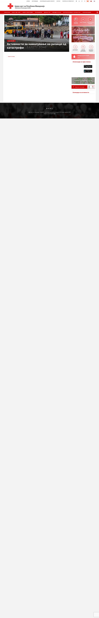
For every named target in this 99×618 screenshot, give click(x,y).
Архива (28, 1)
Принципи (38, 12)
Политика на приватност (68, 1)
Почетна (7, 12)
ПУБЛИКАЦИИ (87, 12)
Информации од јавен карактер (47, 1)
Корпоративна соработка (71, 12)
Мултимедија (35, 1)
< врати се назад (11, 56)
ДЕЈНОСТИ (47, 12)
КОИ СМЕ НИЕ (16, 12)
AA (54, 113)
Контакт (58, 1)
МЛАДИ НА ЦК (57, 12)
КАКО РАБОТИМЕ (28, 12)
